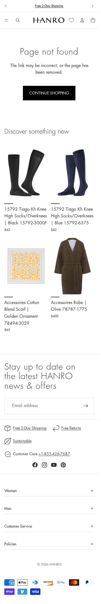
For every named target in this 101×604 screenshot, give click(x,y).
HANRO (55, 564)
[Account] (82, 20)
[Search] (18, 20)
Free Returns (71, 428)
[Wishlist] (71, 20)
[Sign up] (86, 406)
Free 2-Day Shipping (29, 428)
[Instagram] (44, 465)
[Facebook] (35, 465)
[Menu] (6, 20)
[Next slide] (92, 6)
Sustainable (22, 441)
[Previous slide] (6, 6)
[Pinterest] (63, 465)
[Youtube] (54, 465)
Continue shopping (49, 93)
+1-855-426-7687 (54, 454)
